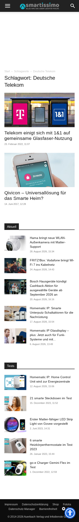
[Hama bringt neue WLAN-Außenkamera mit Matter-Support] (15, 243)
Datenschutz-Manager (22, 509)
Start (7, 71)
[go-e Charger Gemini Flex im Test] (15, 468)
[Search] (73, 6)
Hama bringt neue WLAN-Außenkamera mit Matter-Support (48, 242)
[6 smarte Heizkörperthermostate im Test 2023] (15, 445)
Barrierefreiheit (48, 509)
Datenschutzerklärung (35, 504)
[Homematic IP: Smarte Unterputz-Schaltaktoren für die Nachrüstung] (15, 313)
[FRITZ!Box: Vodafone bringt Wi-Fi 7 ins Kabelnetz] (15, 265)
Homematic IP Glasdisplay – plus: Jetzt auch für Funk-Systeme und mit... (49, 335)
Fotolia (67, 504)
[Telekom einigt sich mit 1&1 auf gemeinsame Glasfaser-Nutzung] (39, 110)
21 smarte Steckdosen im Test (51, 398)
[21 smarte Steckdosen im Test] (15, 403)
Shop (55, 504)
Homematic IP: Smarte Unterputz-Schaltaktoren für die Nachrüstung (51, 312)
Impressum (11, 504)
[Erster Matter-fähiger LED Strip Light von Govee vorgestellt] (15, 424)
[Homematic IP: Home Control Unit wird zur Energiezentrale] (15, 382)
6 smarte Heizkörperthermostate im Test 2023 (51, 445)
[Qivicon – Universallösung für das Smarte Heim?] (39, 170)
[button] (7, 6)
